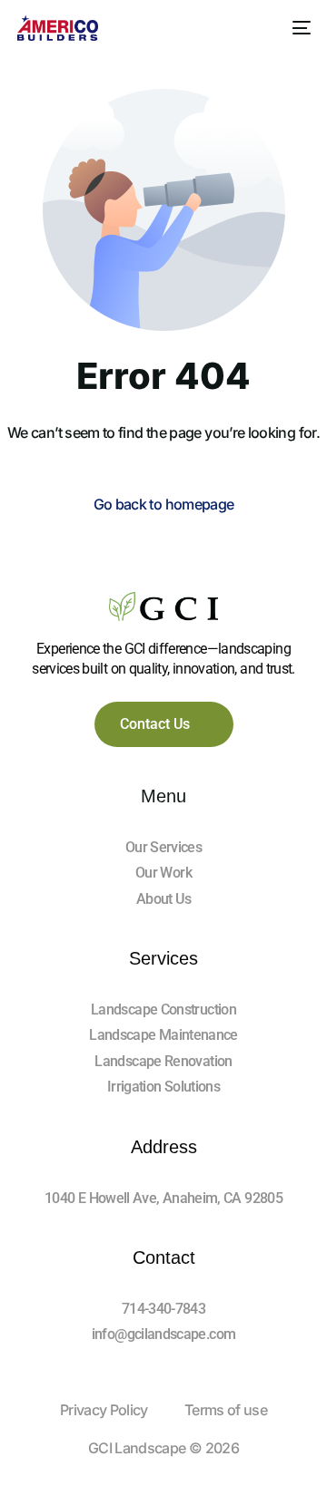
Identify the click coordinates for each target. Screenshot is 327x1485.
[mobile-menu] (298, 28)
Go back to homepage (164, 504)
